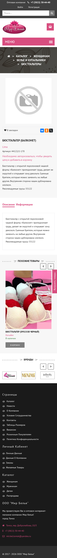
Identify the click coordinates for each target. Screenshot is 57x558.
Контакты (11, 420)
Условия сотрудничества (18, 415)
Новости (10, 406)
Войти (20, 7)
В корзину (15, 345)
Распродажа (12, 495)
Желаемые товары (15, 467)
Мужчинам (11, 486)
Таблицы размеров (15, 425)
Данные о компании (16, 458)
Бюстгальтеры (31, 64)
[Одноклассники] (46, 130)
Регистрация (33, 7)
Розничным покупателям (18, 434)
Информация (24, 204)
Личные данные (14, 453)
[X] (51, 130)
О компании (12, 410)
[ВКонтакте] (42, 130)
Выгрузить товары (54, 281)
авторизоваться (26, 156)
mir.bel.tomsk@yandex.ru (18, 536)
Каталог (21, 56)
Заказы (9, 462)
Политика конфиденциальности (22, 439)
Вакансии (11, 429)
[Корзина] (49, 27)
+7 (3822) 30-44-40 (14, 530)
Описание (8, 204)
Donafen (10, 335)
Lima (5, 146)
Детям (9, 491)
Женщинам (41, 56)
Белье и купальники (31, 60)
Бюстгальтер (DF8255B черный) (22, 331)
